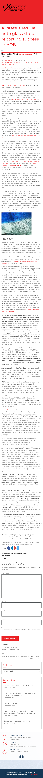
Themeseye (33, 774)
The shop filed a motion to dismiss (13, 85)
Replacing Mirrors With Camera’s (17, 721)
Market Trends (34, 62)
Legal (26, 62)
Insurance (19, 62)
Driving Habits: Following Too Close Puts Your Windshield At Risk (20, 694)
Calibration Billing (11, 703)
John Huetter (8, 60)
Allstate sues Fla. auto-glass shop (13, 68)
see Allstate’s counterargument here (25, 99)
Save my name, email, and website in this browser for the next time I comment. (21, 631)
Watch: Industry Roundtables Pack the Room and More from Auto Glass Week (19, 712)
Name (4, 601)
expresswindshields (25, 54)
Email (4, 610)
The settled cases (7, 410)
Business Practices (8, 62)
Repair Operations (8, 64)
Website (4, 619)
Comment (6, 573)
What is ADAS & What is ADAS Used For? (20, 686)
